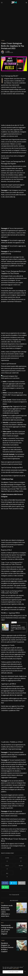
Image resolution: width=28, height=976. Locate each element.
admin (8, 51)
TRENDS (3, 40)
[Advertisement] (14, 20)
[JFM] (14, 3)
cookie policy (15, 968)
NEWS (12, 623)
